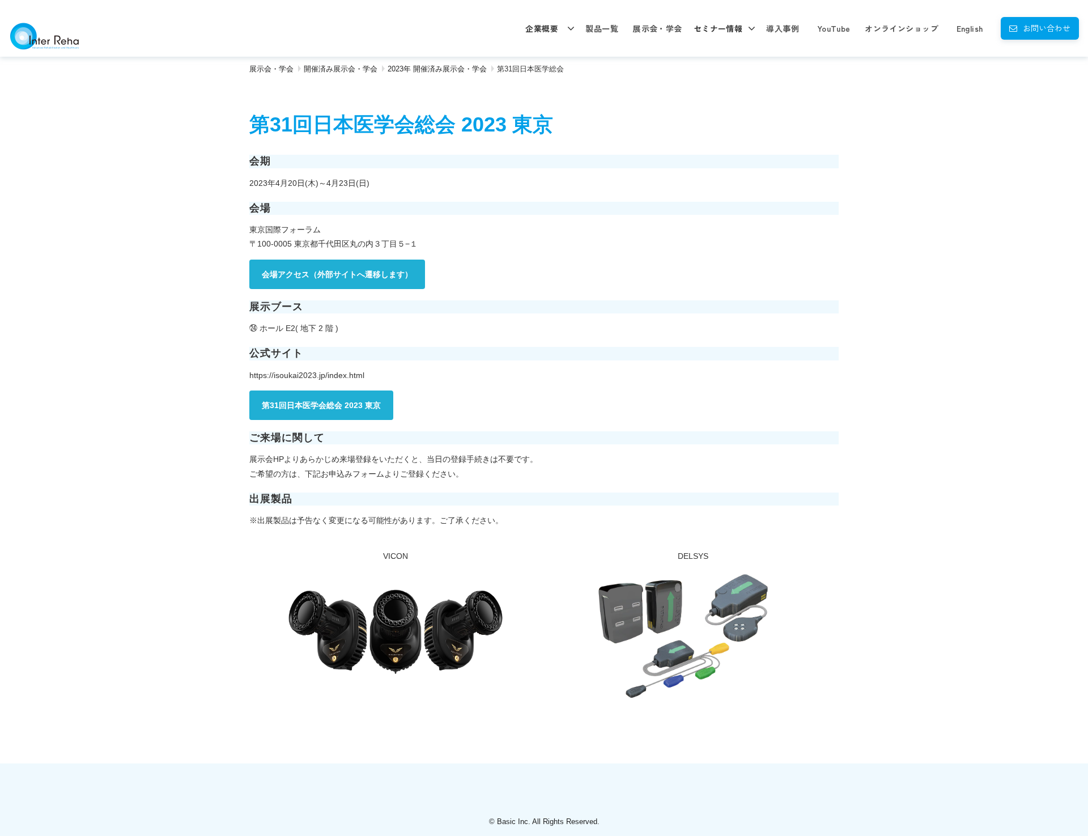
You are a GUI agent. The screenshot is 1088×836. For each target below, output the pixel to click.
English (970, 28)
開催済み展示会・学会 (340, 69)
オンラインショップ (901, 28)
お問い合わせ (1046, 27)
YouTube (834, 28)
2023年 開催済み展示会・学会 (437, 69)
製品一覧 (601, 28)
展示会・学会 (657, 28)
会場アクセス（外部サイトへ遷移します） (337, 274)
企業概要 (541, 28)
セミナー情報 (718, 28)
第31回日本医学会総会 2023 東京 (321, 405)
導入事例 (782, 28)
